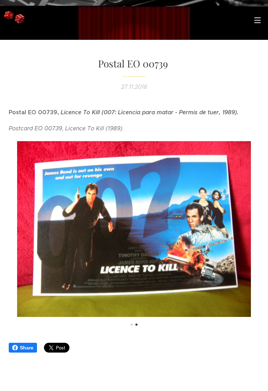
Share (27, 347)
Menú (258, 20)
